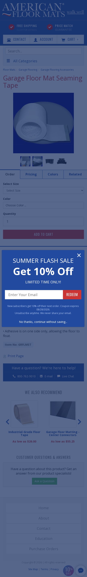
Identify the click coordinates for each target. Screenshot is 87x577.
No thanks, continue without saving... (43, 322)
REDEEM (72, 294)
